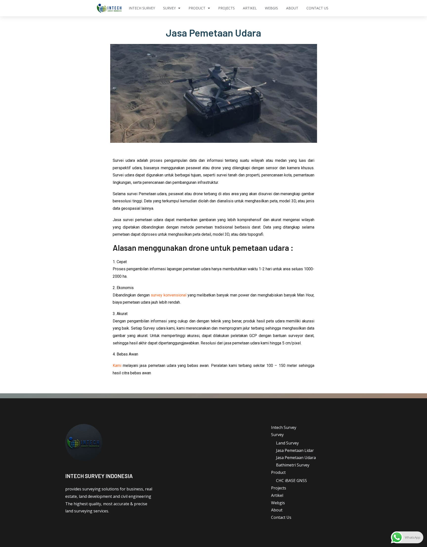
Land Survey (287, 443)
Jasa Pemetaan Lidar (295, 450)
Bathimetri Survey (292, 465)
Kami (117, 365)
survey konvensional (168, 295)
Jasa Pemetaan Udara (296, 457)
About (292, 8)
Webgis (271, 8)
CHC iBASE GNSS (291, 480)
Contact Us (317, 8)
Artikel (250, 8)
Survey (169, 8)
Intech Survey (142, 8)
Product (197, 8)
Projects (226, 8)
